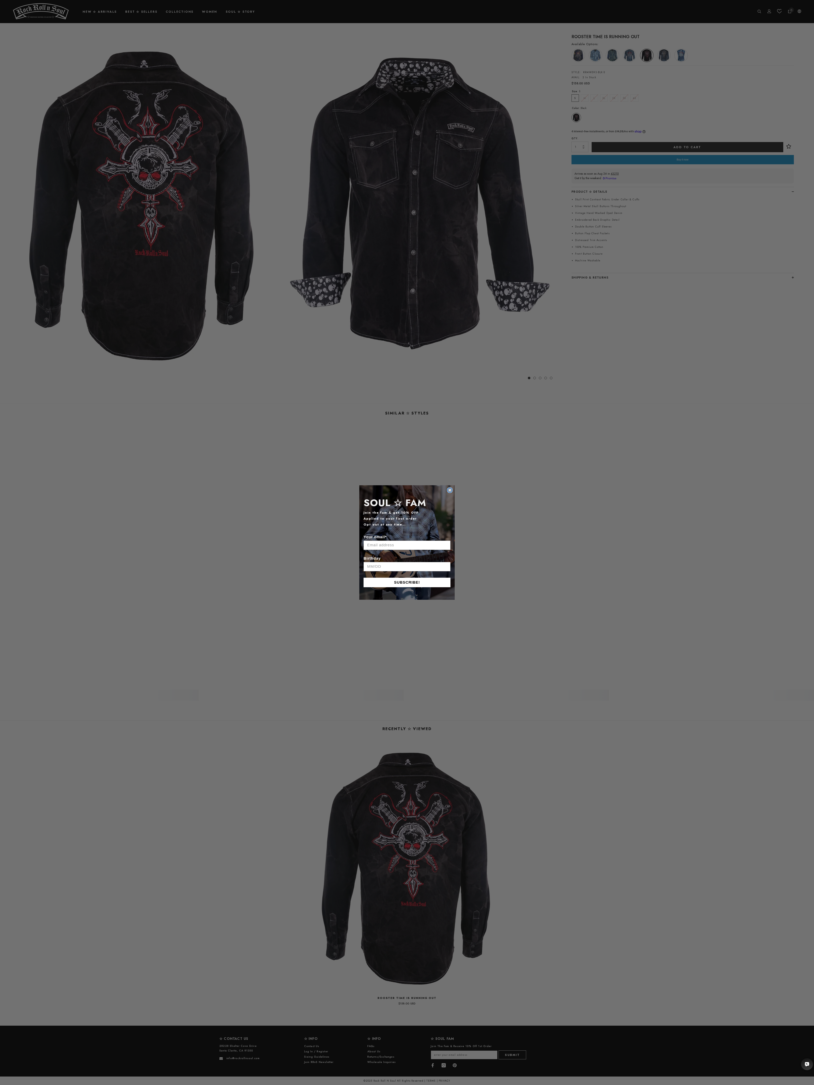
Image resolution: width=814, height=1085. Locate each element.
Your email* (375, 537)
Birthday (372, 558)
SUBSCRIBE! (407, 582)
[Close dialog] (449, 490)
